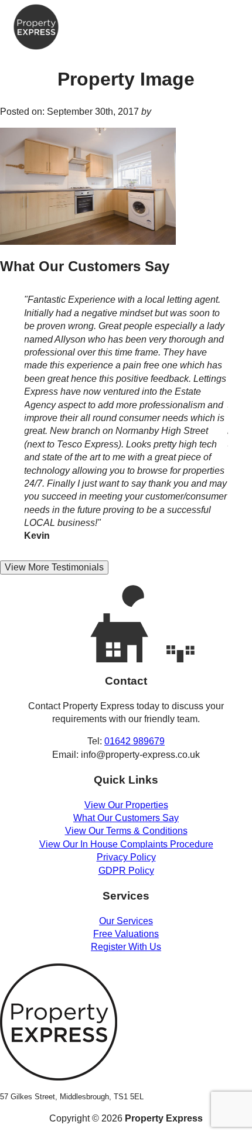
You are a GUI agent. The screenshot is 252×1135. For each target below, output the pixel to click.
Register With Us (126, 947)
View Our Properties (126, 805)
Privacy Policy (126, 857)
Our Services (126, 921)
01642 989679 (134, 741)
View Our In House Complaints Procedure (126, 844)
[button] (227, 17)
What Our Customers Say (126, 818)
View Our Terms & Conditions (126, 831)
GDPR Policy (126, 871)
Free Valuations (126, 934)
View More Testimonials (54, 567)
